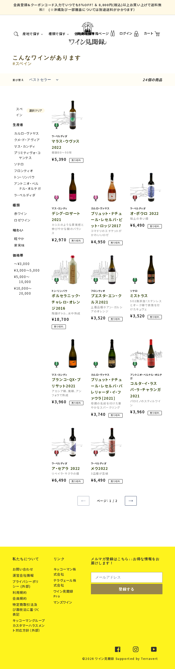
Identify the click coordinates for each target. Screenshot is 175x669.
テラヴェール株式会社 (65, 583)
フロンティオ (23, 170)
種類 (16, 205)
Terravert (149, 658)
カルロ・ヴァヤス (26, 133)
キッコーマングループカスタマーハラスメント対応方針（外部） (29, 625)
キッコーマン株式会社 (65, 571)
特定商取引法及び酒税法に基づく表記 (26, 609)
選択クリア (35, 110)
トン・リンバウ (24, 177)
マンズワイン (63, 602)
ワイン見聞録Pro (64, 594)
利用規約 (20, 592)
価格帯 (18, 255)
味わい (18, 230)
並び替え (18, 80)
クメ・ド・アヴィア (27, 139)
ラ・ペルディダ (24, 195)
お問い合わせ (23, 569)
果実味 (19, 245)
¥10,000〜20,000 (23, 291)
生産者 (18, 124)
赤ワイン (20, 213)
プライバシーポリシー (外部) (26, 584)
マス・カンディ (24, 146)
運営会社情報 (24, 575)
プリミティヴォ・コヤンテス (27, 155)
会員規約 (20, 598)
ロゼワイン (22, 220)
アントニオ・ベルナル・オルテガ (27, 186)
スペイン (19, 112)
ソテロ (19, 164)
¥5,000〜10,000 (22, 279)
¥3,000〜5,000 (27, 270)
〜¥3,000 (22, 263)
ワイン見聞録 (104, 658)
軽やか (19, 238)
